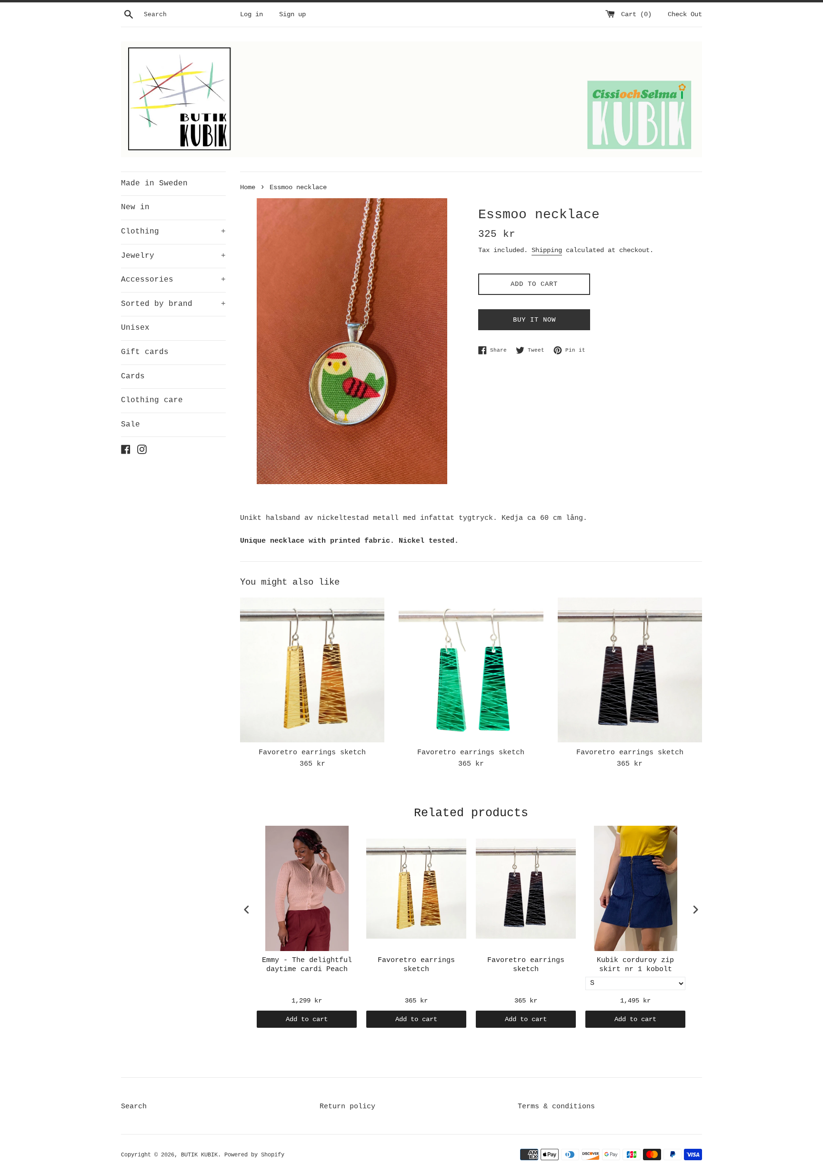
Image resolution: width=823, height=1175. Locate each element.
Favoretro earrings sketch (312, 753)
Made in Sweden (154, 183)
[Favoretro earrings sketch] (312, 670)
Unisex (135, 328)
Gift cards (145, 352)
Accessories (173, 279)
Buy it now (534, 320)
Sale (130, 424)
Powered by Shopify (254, 1155)
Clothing (173, 231)
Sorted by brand (173, 304)
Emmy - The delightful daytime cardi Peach (307, 965)
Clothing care (152, 400)
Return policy (347, 1107)
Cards (133, 376)
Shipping (547, 250)
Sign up (292, 14)
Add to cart (307, 1019)
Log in (251, 14)
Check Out (685, 14)
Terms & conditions (556, 1107)
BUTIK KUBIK (199, 1155)
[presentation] (246, 910)
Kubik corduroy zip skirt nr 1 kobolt (635, 965)
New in (135, 207)
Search (134, 1107)
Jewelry (173, 256)
